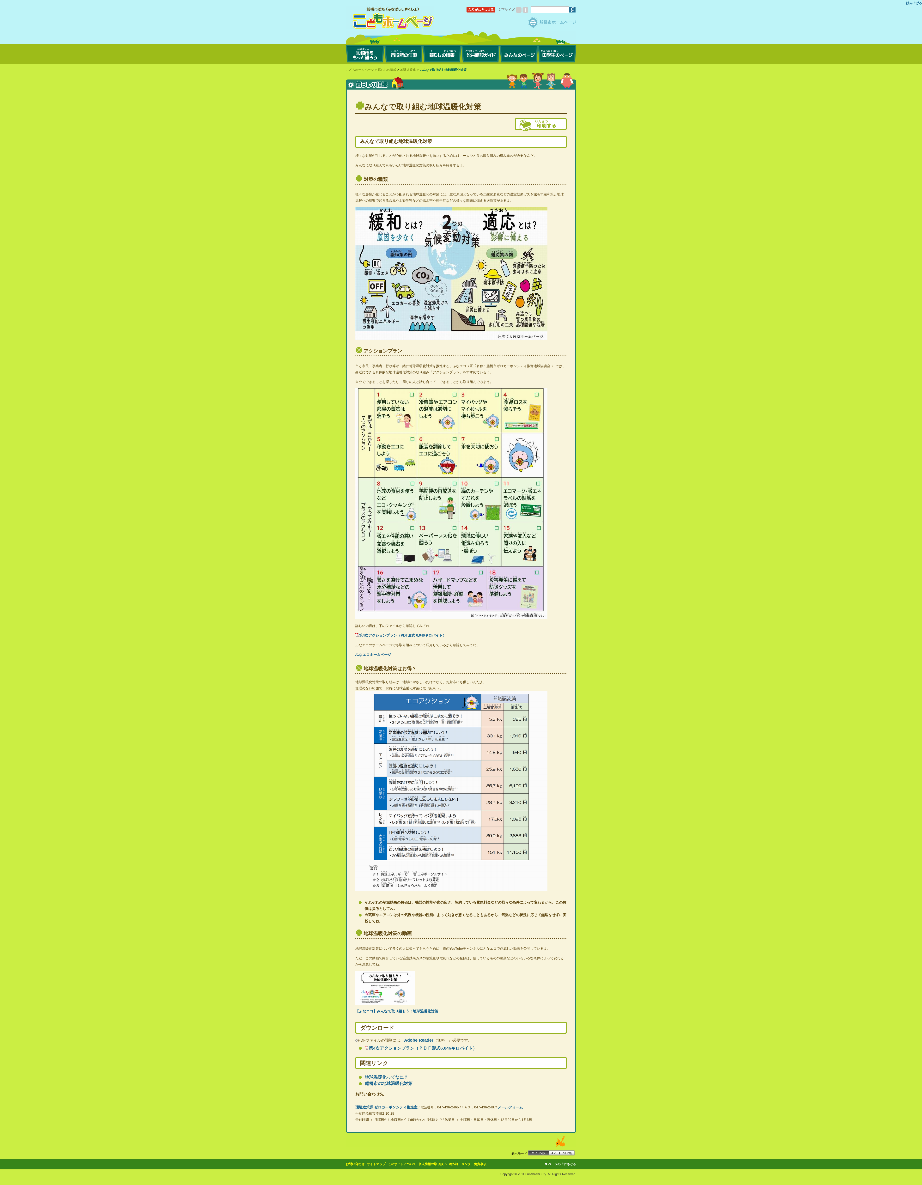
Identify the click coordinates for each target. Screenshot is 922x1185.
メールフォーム (510, 1107)
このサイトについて (402, 1164)
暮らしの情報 (387, 70)
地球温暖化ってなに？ (386, 1077)
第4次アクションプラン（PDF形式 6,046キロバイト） (402, 635)
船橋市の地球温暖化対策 (388, 1083)
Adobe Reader (418, 1040)
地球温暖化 (408, 70)
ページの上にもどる (562, 1164)
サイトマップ (376, 1164)
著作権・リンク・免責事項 (467, 1164)
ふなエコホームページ (373, 654)
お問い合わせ (355, 1164)
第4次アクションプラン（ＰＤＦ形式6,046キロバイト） (423, 1048)
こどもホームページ (360, 70)
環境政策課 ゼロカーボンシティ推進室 (386, 1107)
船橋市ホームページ (558, 22)
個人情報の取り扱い (433, 1164)
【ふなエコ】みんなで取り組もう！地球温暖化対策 (396, 1011)
